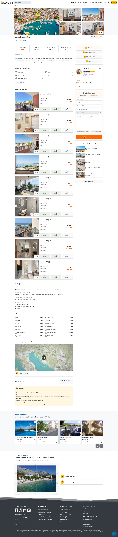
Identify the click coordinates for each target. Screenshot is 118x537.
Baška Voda (24, 5)
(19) (101, 32)
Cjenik (44, 109)
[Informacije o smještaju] (35, 440)
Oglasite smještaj (88, 519)
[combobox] (22, 2)
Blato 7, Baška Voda (21, 40)
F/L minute (67, 109)
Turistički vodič (63, 512)
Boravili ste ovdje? (96, 37)
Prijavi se (85, 521)
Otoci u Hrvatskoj (64, 521)
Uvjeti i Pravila (18, 524)
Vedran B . (20, 31)
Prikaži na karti (23, 373)
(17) (37, 130)
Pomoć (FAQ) (86, 513)
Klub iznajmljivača (88, 526)
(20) (37, 172)
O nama (84, 511)
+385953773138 (80, 82)
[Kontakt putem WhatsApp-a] (86, 82)
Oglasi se (115, 2)
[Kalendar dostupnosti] (35, 442)
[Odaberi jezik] (105, 2)
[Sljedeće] (34, 428)
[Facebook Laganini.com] (16, 510)
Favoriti (100, 2)
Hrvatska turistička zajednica (44, 512)
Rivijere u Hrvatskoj (65, 519)
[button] (44, 357)
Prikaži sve (19, 82)
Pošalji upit (90, 47)
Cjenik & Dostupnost (90, 52)
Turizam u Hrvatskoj (42, 521)
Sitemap (25, 524)
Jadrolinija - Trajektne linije (44, 517)
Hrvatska (85, 2)
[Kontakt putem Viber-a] (90, 82)
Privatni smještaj (64, 517)
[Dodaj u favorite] (35, 422)
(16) (37, 214)
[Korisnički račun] (109, 2)
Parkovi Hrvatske (41, 514)
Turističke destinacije (65, 509)
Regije (79, 2)
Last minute (94, 2)
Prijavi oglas (89, 181)
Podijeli (100, 5)
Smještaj (73, 2)
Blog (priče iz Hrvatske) (65, 514)
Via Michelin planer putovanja (44, 519)
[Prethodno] (17, 428)
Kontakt (84, 509)
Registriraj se (87, 524)
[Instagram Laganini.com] (20, 510)
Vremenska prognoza (42, 509)
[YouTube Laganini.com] (24, 510)
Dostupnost (56, 109)
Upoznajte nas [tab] (80, 78)
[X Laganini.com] (29, 510)
